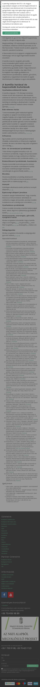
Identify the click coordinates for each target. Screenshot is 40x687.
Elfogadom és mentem (11, 33)
